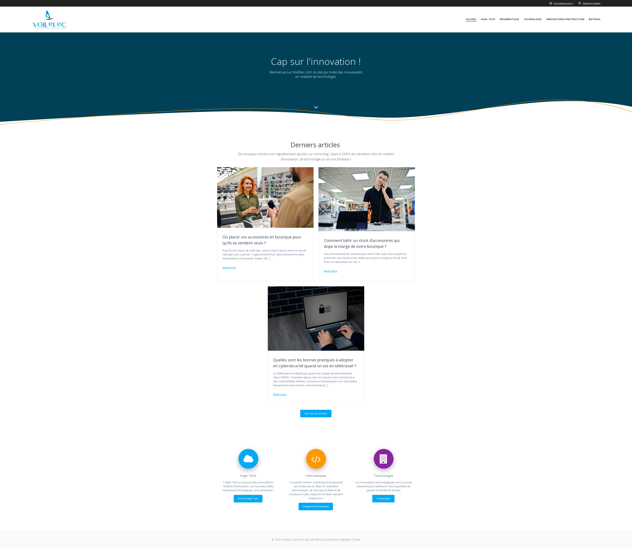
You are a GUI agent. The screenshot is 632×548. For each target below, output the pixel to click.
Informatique (509, 19)
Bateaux (595, 19)
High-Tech (488, 19)
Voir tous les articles (315, 413)
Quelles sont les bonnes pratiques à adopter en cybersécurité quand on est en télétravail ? (314, 362)
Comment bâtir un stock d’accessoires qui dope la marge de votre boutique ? (362, 243)
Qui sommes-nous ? (563, 3)
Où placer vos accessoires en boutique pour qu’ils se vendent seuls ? (262, 240)
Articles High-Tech (248, 498)
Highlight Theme (350, 539)
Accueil (471, 19)
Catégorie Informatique (316, 506)
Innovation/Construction (565, 19)
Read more (229, 267)
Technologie (533, 19)
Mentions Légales (591, 3)
